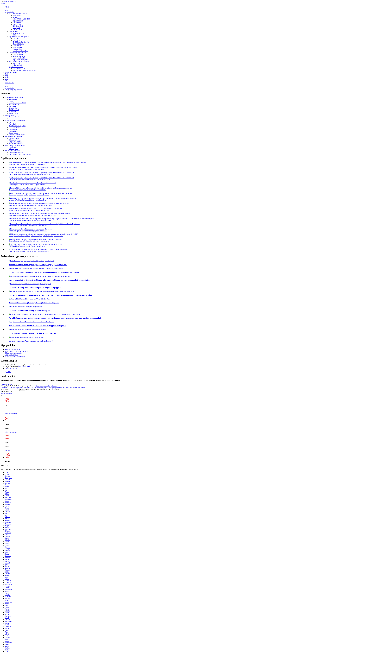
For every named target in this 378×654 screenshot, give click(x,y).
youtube (7, 450)
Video (6, 77)
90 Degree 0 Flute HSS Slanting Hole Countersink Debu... (27, 169)
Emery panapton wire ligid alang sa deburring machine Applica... (29, 195)
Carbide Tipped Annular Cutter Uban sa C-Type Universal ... (28, 184)
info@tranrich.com (11, 368)
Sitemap (54, 386)
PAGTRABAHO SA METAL (18, 13)
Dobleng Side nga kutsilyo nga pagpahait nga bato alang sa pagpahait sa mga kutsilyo (44, 272)
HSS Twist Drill (18, 26)
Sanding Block (17, 47)
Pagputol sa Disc (18, 54)
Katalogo (7, 79)
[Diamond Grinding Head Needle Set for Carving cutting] (30, 284)
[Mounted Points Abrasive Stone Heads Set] (27, 337)
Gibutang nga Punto (19, 56)
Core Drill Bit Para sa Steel (77, 387)
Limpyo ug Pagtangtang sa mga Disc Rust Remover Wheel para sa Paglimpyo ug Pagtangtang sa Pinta (50, 295)
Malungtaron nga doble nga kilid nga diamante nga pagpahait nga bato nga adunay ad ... (36, 236)
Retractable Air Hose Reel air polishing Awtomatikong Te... (27, 200)
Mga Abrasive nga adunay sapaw (19, 37)
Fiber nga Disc (17, 49)
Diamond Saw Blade (19, 33)
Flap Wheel (16, 40)
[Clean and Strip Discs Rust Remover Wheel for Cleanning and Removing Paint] (41, 291)
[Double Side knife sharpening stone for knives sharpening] (36, 268)
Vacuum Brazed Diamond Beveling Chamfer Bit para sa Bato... (28, 225)
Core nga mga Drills (54, 387)
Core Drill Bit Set (6, 387)
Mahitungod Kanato (11, 72)
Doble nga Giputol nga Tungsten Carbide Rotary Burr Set (32, 333)
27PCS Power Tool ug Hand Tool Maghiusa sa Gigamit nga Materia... (30, 174)
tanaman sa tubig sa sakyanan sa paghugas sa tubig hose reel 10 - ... (29, 210)
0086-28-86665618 (10, 1)
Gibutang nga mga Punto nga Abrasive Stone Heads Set (31, 341)
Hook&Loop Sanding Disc (21, 42)
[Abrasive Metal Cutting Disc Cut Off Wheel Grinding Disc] (29, 299)
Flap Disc (16, 38)
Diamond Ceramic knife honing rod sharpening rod (29, 310)
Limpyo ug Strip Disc (19, 58)
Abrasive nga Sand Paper (20, 51)
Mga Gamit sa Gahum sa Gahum (19, 61)
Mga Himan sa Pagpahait (20, 60)
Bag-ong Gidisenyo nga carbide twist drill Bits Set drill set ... (27, 190)
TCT (14, 35)
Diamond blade (13, 31)
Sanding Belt (17, 45)
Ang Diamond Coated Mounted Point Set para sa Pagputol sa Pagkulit (37, 326)
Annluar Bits (17, 15)
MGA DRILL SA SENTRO (21, 19)
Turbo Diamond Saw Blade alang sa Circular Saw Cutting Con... (29, 251)
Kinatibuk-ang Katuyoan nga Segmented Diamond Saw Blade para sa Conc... (33, 215)
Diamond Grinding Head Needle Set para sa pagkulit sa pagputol (35, 287)
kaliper (15, 17)
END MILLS (17, 22)
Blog (6, 75)
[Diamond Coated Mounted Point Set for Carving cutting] (31, 322)
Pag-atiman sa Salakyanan (39, 387)
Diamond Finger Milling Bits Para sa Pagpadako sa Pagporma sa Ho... (30, 220)
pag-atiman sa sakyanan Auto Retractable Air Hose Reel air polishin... (30, 205)
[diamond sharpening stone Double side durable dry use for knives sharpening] (40, 276)
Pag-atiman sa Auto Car (16, 67)
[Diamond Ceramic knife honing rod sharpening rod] (25, 306)
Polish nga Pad (17, 65)
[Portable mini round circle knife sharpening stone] (31, 261)
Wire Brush (16, 63)
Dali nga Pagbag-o (18, 44)
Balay (6, 10)
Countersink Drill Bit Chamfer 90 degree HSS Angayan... (27, 164)
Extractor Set (17, 24)
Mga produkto (9, 12)
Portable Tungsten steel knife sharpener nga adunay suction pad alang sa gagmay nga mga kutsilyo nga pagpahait (55, 318)
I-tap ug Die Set (17, 29)
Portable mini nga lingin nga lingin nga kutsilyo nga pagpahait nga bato (38, 265)
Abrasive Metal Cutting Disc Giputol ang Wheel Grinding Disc (34, 303)
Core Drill (64, 387)
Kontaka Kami (9, 83)
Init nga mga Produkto (43, 386)
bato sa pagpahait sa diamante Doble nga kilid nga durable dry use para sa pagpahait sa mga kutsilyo (50, 280)
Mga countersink (18, 21)
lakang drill (16, 28)
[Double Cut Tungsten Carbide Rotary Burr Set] (27, 329)
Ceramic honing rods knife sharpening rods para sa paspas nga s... (29, 241)
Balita (6, 74)
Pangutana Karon (6, 384)
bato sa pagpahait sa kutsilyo (21, 387)
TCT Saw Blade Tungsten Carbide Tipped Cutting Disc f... (27, 246)
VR (6, 81)
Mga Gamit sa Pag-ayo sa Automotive (24, 70)
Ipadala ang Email (6, 393)
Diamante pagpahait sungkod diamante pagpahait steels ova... (28, 231)
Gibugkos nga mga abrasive (17, 52)
